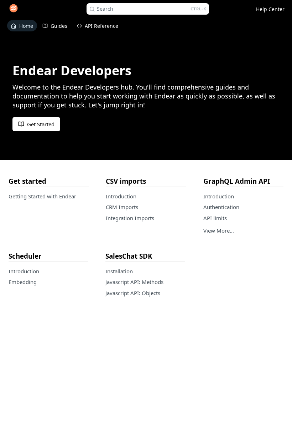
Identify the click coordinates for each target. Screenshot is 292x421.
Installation (119, 271)
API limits (215, 218)
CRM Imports (122, 206)
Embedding (23, 281)
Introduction (121, 196)
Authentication (221, 206)
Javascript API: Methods (134, 281)
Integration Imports (130, 218)
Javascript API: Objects (132, 292)
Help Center (270, 9)
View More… (218, 230)
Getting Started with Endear (42, 196)
